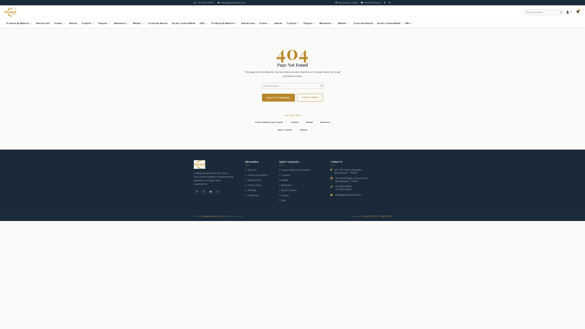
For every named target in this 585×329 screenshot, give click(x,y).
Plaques (102, 23)
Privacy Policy (255, 185)
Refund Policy (254, 180)
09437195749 (370, 216)
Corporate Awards (158, 23)
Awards (73, 23)
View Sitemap (310, 97)
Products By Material (17, 23)
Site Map (252, 190)
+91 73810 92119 (343, 189)
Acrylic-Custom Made (183, 23)
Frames (58, 23)
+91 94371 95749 (205, 3)
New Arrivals (43, 23)
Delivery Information (258, 175)
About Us (252, 170)
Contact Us (253, 195)
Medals (137, 23)
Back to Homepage (278, 97)
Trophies (86, 23)
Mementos (120, 23)
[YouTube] (210, 192)
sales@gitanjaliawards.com (233, 3)
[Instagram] (203, 192)
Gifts (202, 23)
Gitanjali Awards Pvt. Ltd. (213, 216)
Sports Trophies (285, 130)
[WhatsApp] (217, 192)
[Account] (569, 12)
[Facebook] (196, 192)
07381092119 (385, 216)
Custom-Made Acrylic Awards (269, 122)
